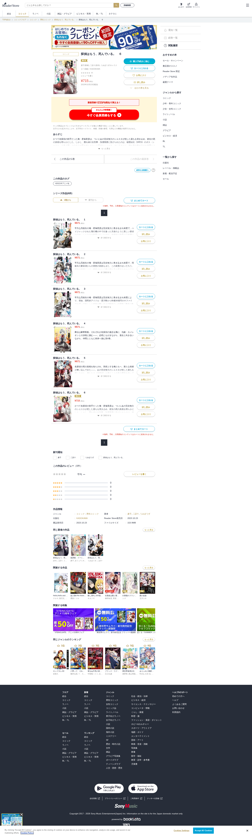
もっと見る (105, 149)
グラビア (167, 130)
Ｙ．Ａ (81, 674)
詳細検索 (127, 5)
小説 (165, 119)
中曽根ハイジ (93, 674)
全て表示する (106, 238)
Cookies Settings (181, 830)
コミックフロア (20, 20)
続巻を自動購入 (142, 170)
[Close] (247, 830)
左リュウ (78, 561)
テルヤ (55, 598)
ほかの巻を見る (141, 88)
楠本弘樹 (73, 674)
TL (164, 146)
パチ (119, 598)
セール (166, 179)
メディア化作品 (170, 77)
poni (55, 561)
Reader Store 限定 (171, 71)
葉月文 (61, 598)
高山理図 (131, 674)
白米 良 (148, 674)
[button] (155, 798)
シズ (124, 598)
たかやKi (155, 674)
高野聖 (125, 674)
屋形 (114, 598)
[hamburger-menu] (247, 5)
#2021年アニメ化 (62, 183)
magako (86, 561)
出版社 (166, 163)
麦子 (59, 457)
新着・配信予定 (170, 173)
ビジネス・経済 (170, 136)
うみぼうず (89, 457)
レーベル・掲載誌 (171, 168)
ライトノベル (169, 114)
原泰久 (55, 674)
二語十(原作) (95, 65)
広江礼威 (108, 674)
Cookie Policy (27, 833)
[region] (126, 831)
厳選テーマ (168, 82)
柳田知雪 (108, 598)
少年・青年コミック (172, 103)
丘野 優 (102, 674)
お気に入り (141, 75)
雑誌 (165, 125)
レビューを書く (87, 76)
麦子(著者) (85, 65)
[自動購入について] (153, 170)
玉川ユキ (143, 598)
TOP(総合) (6, 20)
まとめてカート (141, 200)
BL (164, 141)
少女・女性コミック (172, 109)
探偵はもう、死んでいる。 (64, 20)
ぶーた (68, 598)
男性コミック (45, 20)
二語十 (73, 457)
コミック (33, 20)
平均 (79, 474)
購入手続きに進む (141, 61)
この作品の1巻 (67, 159)
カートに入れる (141, 68)
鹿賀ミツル (74, 598)
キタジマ (91, 598)
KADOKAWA (95, 69)
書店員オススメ (170, 66)
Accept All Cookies (203, 830)
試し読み (141, 82)
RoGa (142, 674)
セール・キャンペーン (173, 60)
